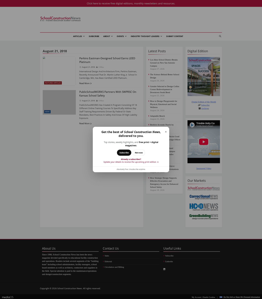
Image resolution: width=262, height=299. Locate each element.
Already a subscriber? (131, 160)
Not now (139, 152)
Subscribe (124, 152)
